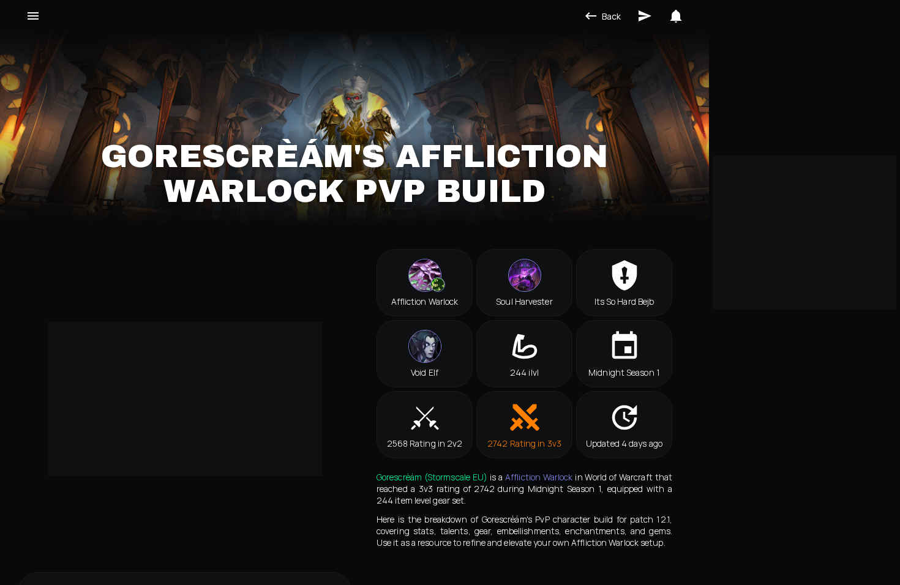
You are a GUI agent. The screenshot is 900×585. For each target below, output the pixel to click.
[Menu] (33, 16)
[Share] (644, 16)
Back (611, 16)
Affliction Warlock (539, 477)
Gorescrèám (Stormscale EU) (432, 477)
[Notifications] (676, 16)
